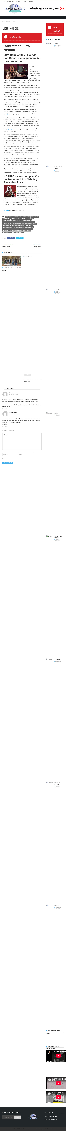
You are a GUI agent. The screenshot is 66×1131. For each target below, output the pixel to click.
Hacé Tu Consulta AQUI (15, 37)
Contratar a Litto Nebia (7, 223)
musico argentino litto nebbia (8, 230)
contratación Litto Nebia (27, 220)
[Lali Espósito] (49, 473)
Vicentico (56, 43)
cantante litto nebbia (35, 216)
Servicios (18, 1)
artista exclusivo (57, 170)
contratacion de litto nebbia (16, 220)
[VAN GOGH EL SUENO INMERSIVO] (49, 596)
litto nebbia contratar (29, 227)
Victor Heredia (57, 659)
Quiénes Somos (10, 1)
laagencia (34, 223)
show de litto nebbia (19, 232)
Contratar (9, 115)
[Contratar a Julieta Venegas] (49, 226)
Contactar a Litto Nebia (29, 218)
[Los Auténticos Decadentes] (49, 842)
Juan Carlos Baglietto (13, 130)
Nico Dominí (56, 905)
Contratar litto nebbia (17, 223)
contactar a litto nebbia (19, 218)
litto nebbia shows (23, 229)
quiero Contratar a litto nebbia (8, 232)
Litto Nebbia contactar (28, 225)
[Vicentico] (49, 103)
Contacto (31, 1)
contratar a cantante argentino (18, 222)
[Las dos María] (32, 316)
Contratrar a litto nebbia (27, 223)
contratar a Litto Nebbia (29, 222)
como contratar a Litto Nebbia (8, 218)
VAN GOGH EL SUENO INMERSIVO (58, 537)
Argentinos (6, 267)
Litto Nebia (30, 229)
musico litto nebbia (18, 230)
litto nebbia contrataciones (19, 227)
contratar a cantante (7, 222)
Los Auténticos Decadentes (57, 783)
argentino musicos (8, 216)
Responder (4, 408)
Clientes (25, 1)
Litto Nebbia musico (6, 229)
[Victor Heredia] (49, 719)
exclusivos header (54, 39)
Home (4, 1)
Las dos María (27, 382)
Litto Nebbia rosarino (15, 229)
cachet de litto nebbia (17, 216)
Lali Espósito (56, 413)
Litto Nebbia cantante (7, 225)
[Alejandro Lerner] (49, 350)
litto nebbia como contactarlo (17, 225)
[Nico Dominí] (49, 965)
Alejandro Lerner (57, 290)
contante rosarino (6, 220)
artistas (57, 539)
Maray (4, 270)
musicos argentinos (27, 230)
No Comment (18, 267)
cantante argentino (26, 216)
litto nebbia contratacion (7, 227)
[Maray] (11, 261)
